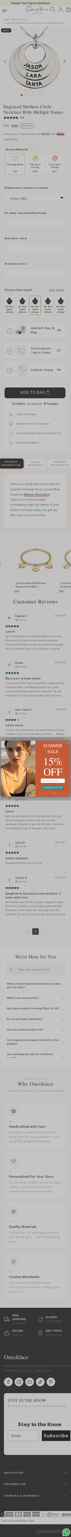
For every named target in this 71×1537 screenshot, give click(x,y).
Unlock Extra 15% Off (52, 787)
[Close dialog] (67, 742)
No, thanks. (53, 793)
